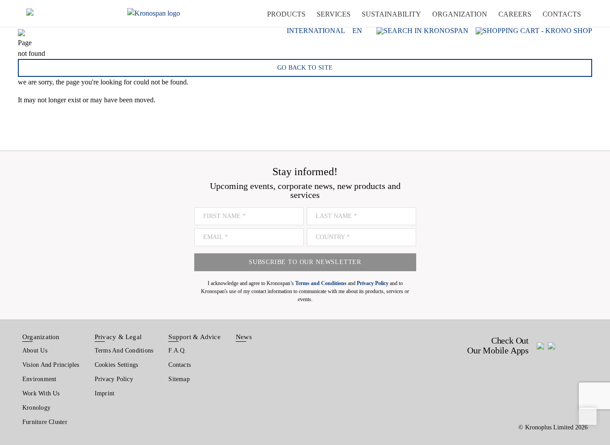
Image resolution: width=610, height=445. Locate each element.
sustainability (391, 14)
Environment (39, 379)
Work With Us (41, 393)
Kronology (36, 407)
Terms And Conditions (124, 350)
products (286, 14)
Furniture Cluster (44, 422)
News (244, 336)
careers (514, 14)
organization (459, 14)
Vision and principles (50, 364)
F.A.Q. (177, 350)
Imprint (105, 393)
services (334, 14)
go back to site (305, 67)
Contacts (179, 364)
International (316, 30)
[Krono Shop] (534, 30)
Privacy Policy (114, 379)
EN (357, 30)
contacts (562, 14)
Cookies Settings (116, 364)
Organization (41, 336)
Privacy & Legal (118, 336)
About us (34, 350)
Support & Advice (194, 336)
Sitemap (179, 379)
